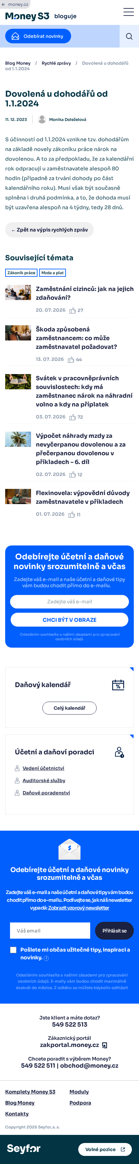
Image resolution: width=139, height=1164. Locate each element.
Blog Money (17, 63)
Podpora (80, 1103)
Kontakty (17, 1114)
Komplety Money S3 (30, 1092)
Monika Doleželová (67, 119)
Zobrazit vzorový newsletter (78, 908)
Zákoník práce (21, 272)
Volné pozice (100, 1149)
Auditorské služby (44, 780)
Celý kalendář (69, 708)
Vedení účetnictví (43, 768)
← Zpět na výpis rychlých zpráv (49, 230)
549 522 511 (38, 1065)
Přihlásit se (114, 931)
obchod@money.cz (89, 1065)
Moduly (79, 1092)
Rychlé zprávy (56, 63)
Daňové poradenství (46, 793)
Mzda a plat (52, 272)
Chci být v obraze (70, 620)
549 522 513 (69, 1024)
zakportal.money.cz (69, 1045)
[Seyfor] (23, 1149)
